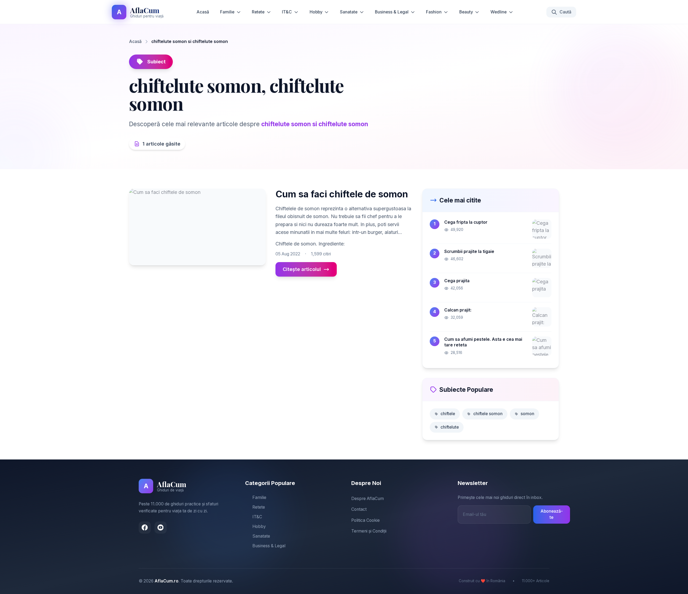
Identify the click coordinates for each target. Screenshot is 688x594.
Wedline (498, 12)
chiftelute (449, 427)
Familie (227, 12)
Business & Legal (391, 12)
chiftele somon (488, 413)
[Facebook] (145, 527)
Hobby (316, 12)
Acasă (202, 12)
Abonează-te (551, 514)
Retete (258, 12)
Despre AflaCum (367, 498)
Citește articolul (302, 269)
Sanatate (348, 12)
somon (527, 413)
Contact (359, 509)
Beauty (466, 12)
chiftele (447, 413)
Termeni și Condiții (368, 531)
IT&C (287, 12)
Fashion (434, 12)
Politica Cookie (365, 520)
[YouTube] (161, 527)
